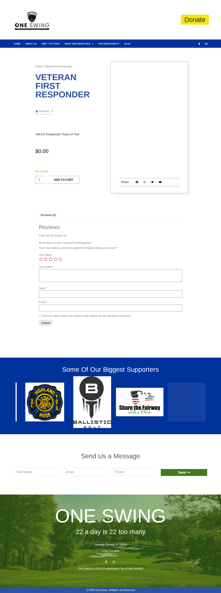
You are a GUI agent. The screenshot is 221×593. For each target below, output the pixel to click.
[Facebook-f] (199, 43)
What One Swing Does (77, 43)
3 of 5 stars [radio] (51, 259)
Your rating (46, 254)
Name (43, 288)
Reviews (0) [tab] (48, 215)
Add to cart (63, 179)
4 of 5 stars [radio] (55, 259)
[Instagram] (206, 43)
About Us (31, 43)
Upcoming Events (108, 43)
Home (17, 43)
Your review (46, 267)
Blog (127, 43)
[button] (44, 112)
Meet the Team (50, 43)
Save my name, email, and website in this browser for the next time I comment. (86, 316)
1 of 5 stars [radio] (41, 259)
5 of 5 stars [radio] (60, 259)
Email (43, 302)
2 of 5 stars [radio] (46, 259)
